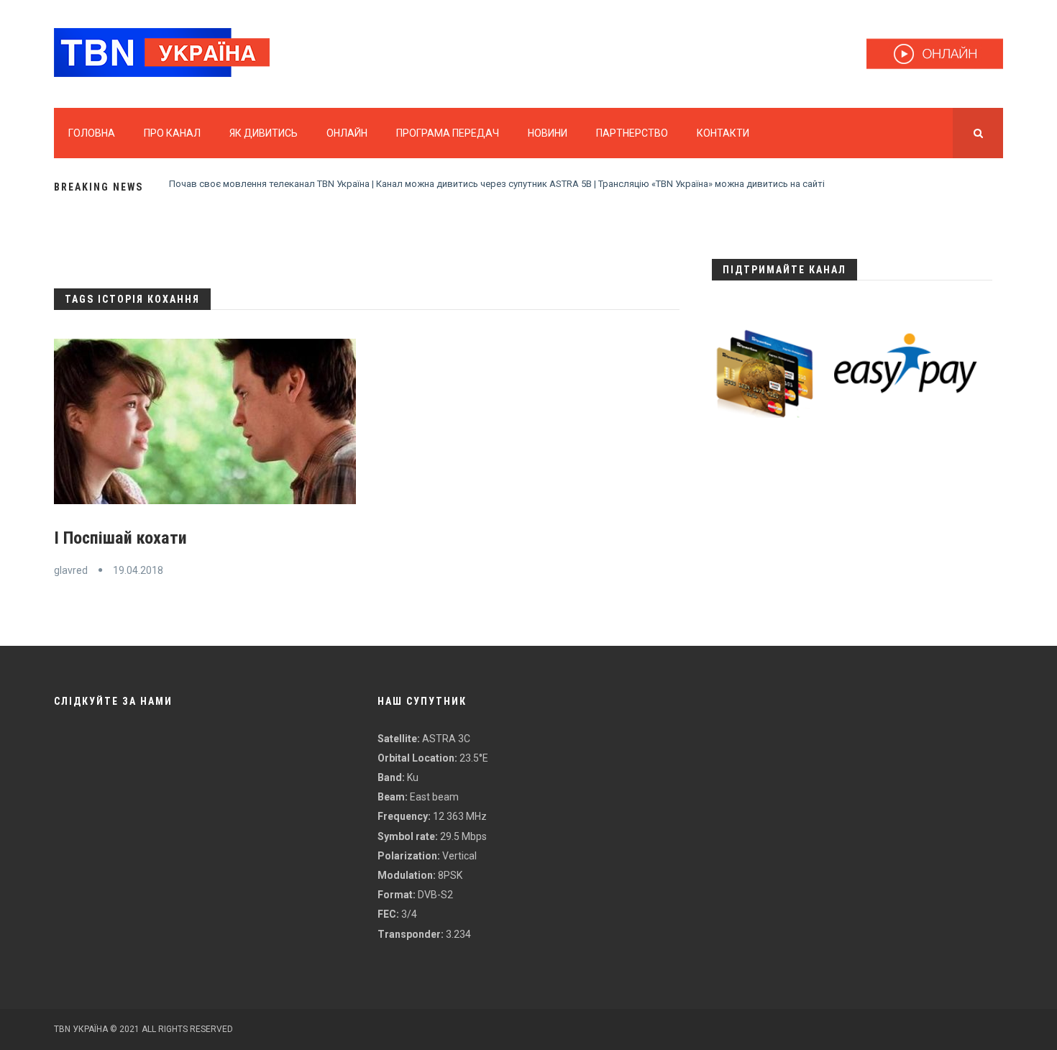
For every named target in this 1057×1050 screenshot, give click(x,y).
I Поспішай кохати (120, 538)
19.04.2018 (138, 570)
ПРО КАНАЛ (172, 133)
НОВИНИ (547, 133)
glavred (71, 570)
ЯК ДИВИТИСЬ (263, 133)
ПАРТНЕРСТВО (632, 133)
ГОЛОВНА (91, 133)
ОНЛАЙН (346, 133)
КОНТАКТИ (723, 133)
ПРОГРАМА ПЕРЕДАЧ (447, 133)
